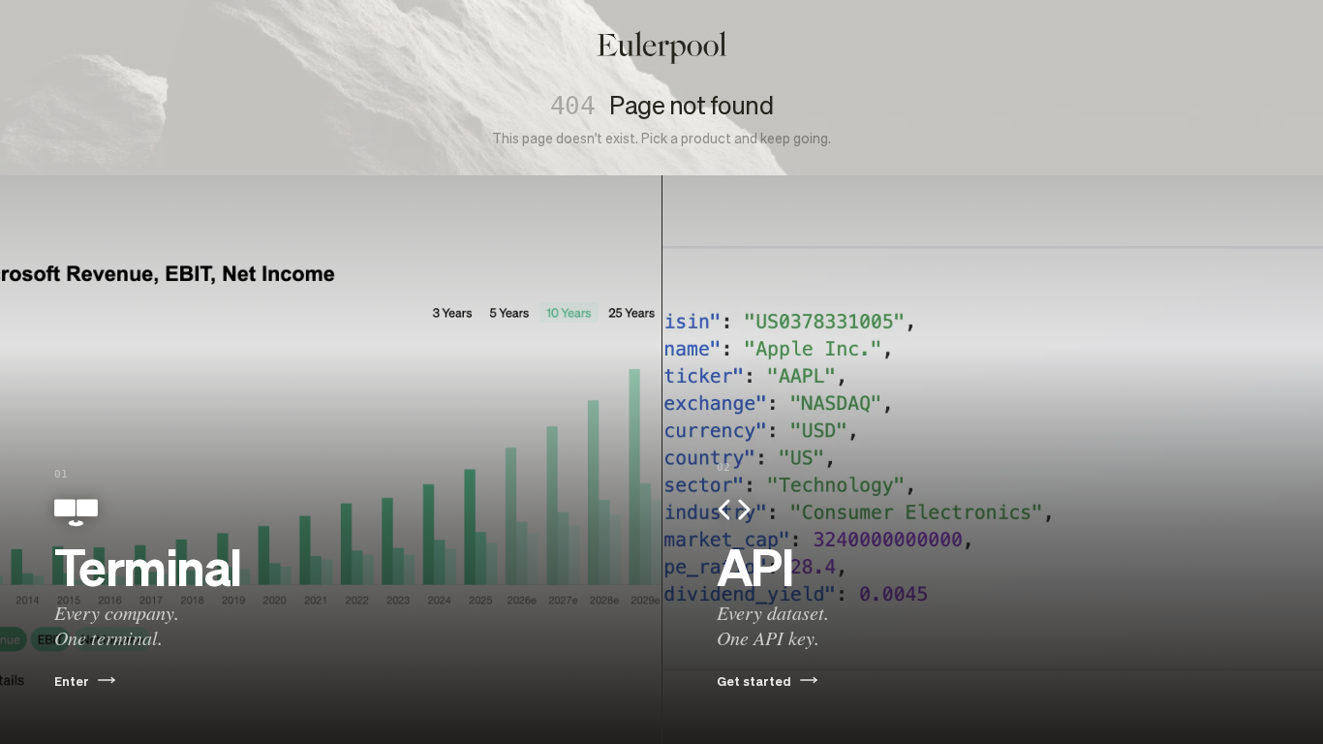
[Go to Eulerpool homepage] (661, 47)
